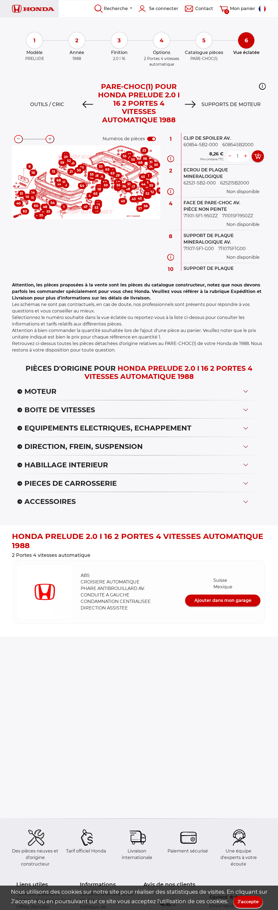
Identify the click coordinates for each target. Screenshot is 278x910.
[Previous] (88, 104)
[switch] (151, 139)
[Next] (190, 104)
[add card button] (258, 156)
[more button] (245, 156)
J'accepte (248, 901)
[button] (262, 86)
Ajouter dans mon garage (222, 600)
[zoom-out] (18, 139)
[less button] (230, 156)
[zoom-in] (50, 139)
